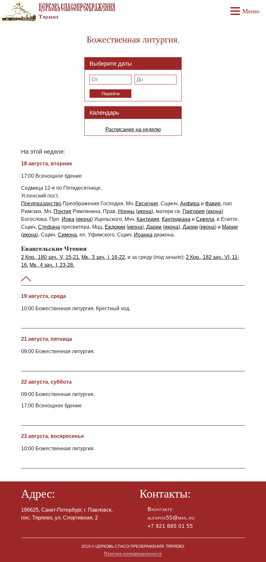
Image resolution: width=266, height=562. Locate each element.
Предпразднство (41, 203)
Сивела (205, 219)
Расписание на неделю (133, 129)
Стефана (49, 227)
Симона (67, 234)
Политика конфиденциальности (133, 554)
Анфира (190, 203)
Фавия (213, 203)
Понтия (62, 211)
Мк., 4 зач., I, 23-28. (52, 265)
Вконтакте (160, 509)
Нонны (126, 211)
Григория (194, 211)
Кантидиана (176, 219)
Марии (230, 227)
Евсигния (146, 203)
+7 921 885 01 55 (170, 526)
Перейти (111, 93)
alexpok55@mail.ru (171, 517)
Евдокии (115, 227)
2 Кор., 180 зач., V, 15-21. (50, 257)
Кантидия (148, 219)
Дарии (154, 227)
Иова (68, 219)
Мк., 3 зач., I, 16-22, (103, 257)
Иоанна (143, 234)
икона (144, 211)
